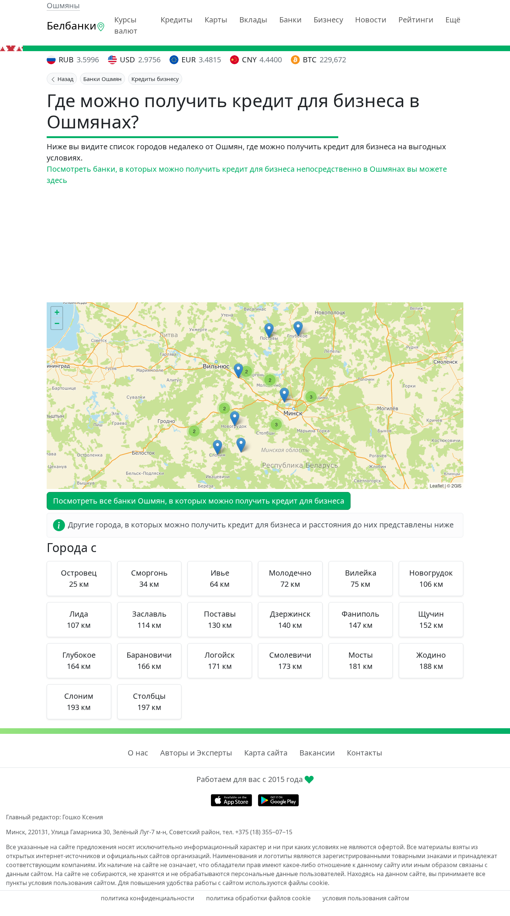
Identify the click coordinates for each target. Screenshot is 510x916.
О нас (138, 753)
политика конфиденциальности (147, 898)
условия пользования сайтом (366, 898)
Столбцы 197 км (149, 701)
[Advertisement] (255, 244)
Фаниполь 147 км (360, 619)
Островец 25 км (79, 578)
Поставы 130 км (220, 619)
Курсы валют (125, 25)
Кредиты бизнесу (155, 78)
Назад (65, 78)
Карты (216, 20)
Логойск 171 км (220, 660)
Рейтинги (415, 20)
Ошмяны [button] (63, 5)
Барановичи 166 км (149, 660)
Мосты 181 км (360, 660)
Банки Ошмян (102, 78)
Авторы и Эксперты (196, 753)
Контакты (364, 753)
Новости (370, 20)
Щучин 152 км (431, 619)
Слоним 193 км (78, 701)
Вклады (253, 20)
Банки (290, 20)
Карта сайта (265, 753)
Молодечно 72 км (290, 578)
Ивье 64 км (220, 578)
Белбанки (71, 25)
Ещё (452, 20)
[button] (298, 328)
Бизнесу (328, 20)
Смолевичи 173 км (290, 660)
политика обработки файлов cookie (258, 898)
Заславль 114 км (149, 619)
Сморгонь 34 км (149, 578)
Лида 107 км (79, 619)
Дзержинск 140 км (290, 619)
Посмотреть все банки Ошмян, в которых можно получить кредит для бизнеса (198, 501)
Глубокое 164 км (79, 660)
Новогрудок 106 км (431, 578)
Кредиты (177, 20)
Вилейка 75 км (360, 578)
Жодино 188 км (431, 660)
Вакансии (317, 753)
